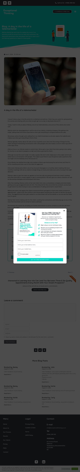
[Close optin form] (64, 211)
